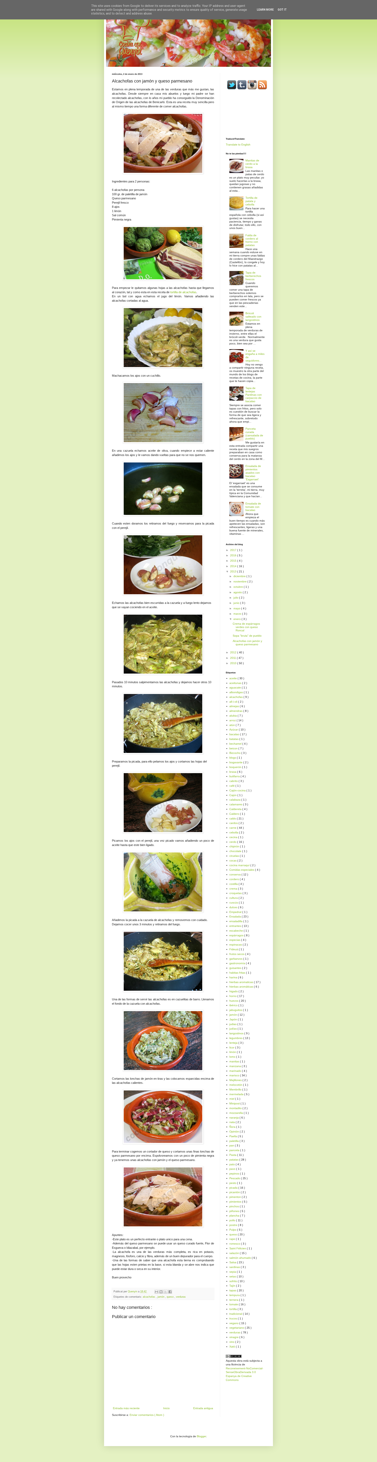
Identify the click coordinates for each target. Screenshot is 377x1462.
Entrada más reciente (126, 1408)
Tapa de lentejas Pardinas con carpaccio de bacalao (253, 394)
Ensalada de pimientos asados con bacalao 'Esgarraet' (253, 472)
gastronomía (237, 963)
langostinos (236, 1033)
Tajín (232, 1285)
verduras (181, 1296)
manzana (235, 1066)
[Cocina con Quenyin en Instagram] (252, 88)
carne (233, 827)
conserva (235, 874)
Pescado (235, 1178)
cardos (234, 823)
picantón (235, 1192)
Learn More (265, 9)
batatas (234, 739)
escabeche (236, 930)
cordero (234, 879)
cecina (233, 837)
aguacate (235, 687)
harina (233, 977)
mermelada (236, 1094)
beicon (233, 748)
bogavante (236, 762)
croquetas (235, 893)
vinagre (234, 1337)
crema (233, 888)
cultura (234, 897)
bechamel (235, 743)
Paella (233, 1136)
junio (236, 602)
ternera (234, 1299)
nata (232, 1122)
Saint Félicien (238, 1248)
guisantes (235, 967)
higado (234, 991)
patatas (234, 1159)
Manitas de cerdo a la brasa (252, 164)
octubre (238, 586)
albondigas (236, 692)
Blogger (201, 1436)
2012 (233, 652)
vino (232, 1341)
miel (232, 1098)
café (232, 785)
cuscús (234, 902)
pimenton (235, 1196)
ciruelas (234, 855)
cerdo (233, 841)
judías (233, 1028)
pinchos (234, 1206)
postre (233, 1225)
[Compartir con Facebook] (170, 1292)
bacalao (234, 734)
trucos (233, 1318)
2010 (233, 663)
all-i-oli (233, 701)
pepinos (234, 1173)
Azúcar (234, 729)
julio (236, 597)
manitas (234, 1061)
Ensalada (235, 916)
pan (232, 1145)
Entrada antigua (203, 1408)
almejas (234, 706)
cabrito (234, 781)
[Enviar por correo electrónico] (156, 1292)
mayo (237, 608)
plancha (234, 1215)
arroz (233, 720)
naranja (234, 1117)
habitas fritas (237, 972)
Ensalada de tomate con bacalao (253, 507)
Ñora (232, 1126)
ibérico (233, 1005)
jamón (161, 1296)
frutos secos (237, 954)
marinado (235, 1070)
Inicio (166, 1408)
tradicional (236, 1313)
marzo (237, 613)
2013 (233, 571)
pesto (233, 1183)
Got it (282, 9)
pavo (232, 1168)
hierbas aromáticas (241, 986)
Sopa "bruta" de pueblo (247, 635)
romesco (235, 1243)
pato (232, 1164)
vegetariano (237, 1327)
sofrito (233, 1281)
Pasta (233, 1154)
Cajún (233, 795)
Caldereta (235, 809)
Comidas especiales (242, 869)
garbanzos (236, 958)
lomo (232, 1056)
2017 (233, 550)
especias (235, 939)
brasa (233, 771)
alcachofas (149, 1296)
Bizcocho (235, 752)
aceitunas (235, 683)
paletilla (234, 1141)
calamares (236, 804)
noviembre (240, 581)
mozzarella (236, 1112)
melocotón (236, 1084)
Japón (233, 1019)
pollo (232, 1220)
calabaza (235, 799)
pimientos (235, 1201)
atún (232, 725)
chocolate (235, 851)
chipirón (234, 846)
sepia (233, 1271)
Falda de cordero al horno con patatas (251, 240)
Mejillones (235, 1080)
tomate (234, 1304)
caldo (233, 818)
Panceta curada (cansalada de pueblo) (254, 433)
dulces (233, 907)
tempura (235, 1295)
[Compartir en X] (165, 1292)
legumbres (236, 1038)
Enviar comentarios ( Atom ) (147, 1414)
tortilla (233, 1309)
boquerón (235, 767)
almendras (236, 710)
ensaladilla (236, 921)
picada (233, 1187)
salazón (234, 1253)
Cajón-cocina (237, 790)
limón (233, 1052)
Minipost (235, 1103)
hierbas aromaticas (241, 982)
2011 (233, 657)
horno (233, 996)
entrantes (235, 925)
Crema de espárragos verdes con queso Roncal (246, 627)
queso (170, 1296)
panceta (234, 1150)
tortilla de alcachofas (183, 292)
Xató (232, 1346)
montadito (235, 1108)
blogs (233, 757)
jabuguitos (236, 1010)
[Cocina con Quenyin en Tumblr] (242, 88)
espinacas (236, 944)
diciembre (239, 576)
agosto (238, 592)
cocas (233, 860)
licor (232, 1047)
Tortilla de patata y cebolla (251, 201)
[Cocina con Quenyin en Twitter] (232, 88)
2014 (233, 566)
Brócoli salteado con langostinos (253, 316)
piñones (234, 1211)
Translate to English (238, 144)
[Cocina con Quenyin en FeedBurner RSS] (262, 88)
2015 (233, 560)
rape (232, 1238)
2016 (233, 555)
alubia (233, 715)
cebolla (234, 832)
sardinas (235, 1267)
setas (233, 1276)
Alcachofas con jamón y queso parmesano (247, 642)
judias (233, 1024)
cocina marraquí (239, 865)
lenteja (233, 1042)
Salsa (233, 1262)
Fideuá (234, 949)
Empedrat (235, 912)
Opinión (234, 1131)
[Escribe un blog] (161, 1292)
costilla (234, 883)
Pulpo (233, 1229)
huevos (234, 1000)
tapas (233, 1290)
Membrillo (235, 1089)
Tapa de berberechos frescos (253, 276)
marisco (234, 1075)
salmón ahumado (240, 1257)
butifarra (235, 776)
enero (237, 619)
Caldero (234, 813)
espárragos (236, 935)
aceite (233, 678)
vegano (234, 1323)
